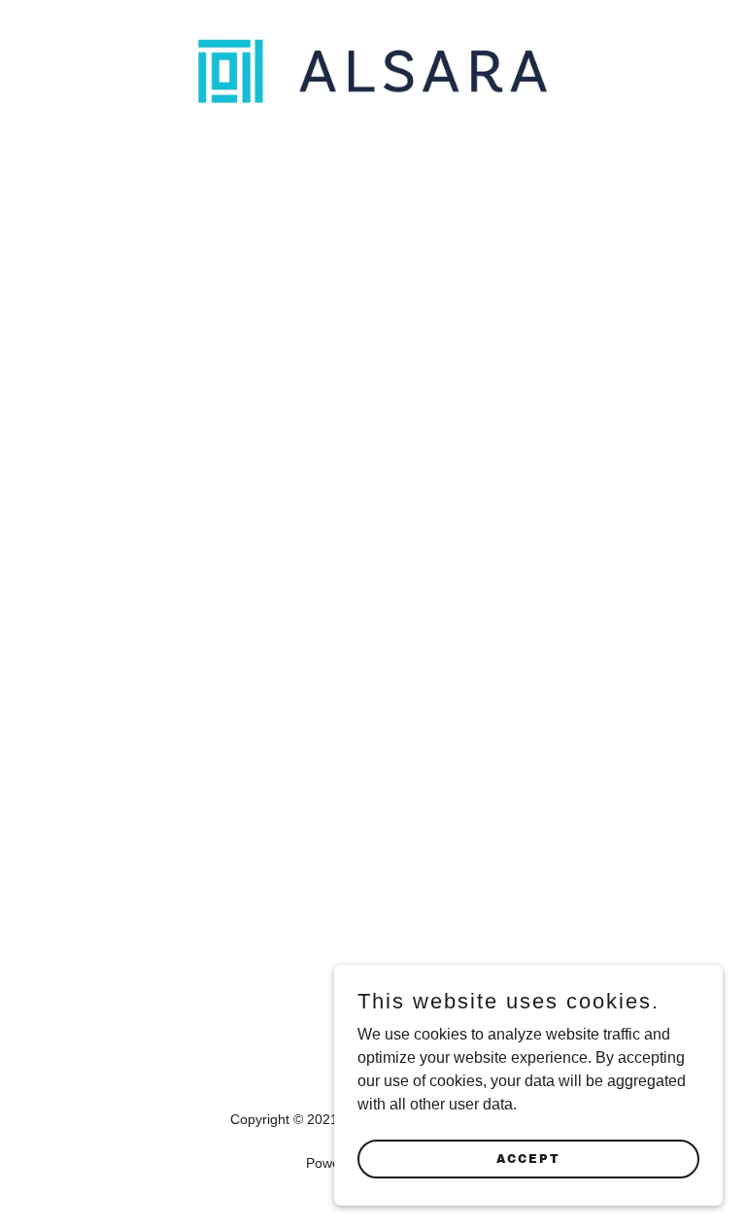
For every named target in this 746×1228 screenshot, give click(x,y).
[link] (373, 103)
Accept (528, 1158)
